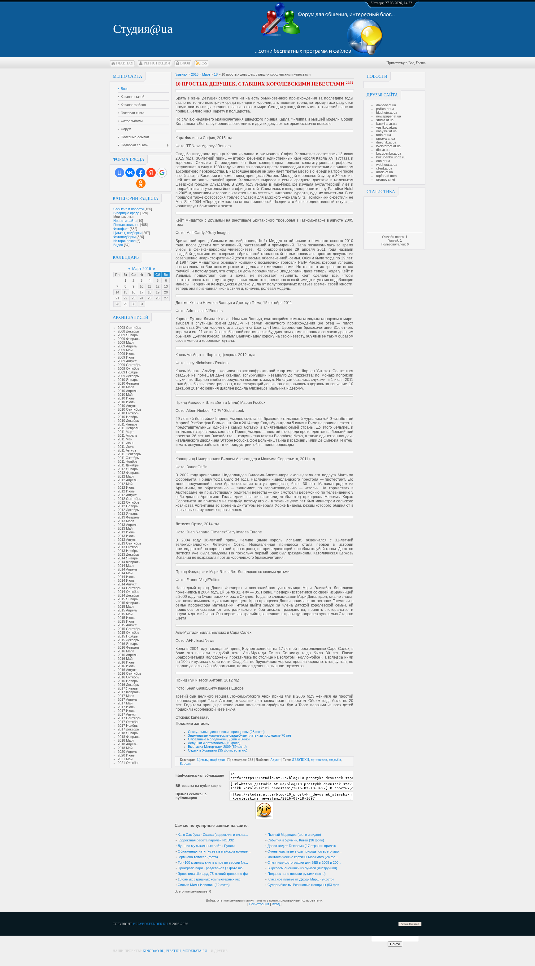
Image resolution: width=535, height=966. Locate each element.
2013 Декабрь (128, 554)
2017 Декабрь (128, 729)
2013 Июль (126, 536)
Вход (185, 63)
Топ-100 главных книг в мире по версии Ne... (213, 862)
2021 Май (125, 759)
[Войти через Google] (162, 173)
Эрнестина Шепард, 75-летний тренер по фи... (214, 874)
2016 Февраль (129, 647)
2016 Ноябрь (128, 681)
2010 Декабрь (128, 420)
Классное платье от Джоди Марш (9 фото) (301, 879)
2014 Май (125, 573)
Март (206, 74)
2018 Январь (128, 733)
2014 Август (127, 584)
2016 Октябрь (128, 677)
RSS (203, 63)
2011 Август (127, 450)
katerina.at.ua (386, 124)
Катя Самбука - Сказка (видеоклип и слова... (213, 834)
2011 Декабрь (128, 465)
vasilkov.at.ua (386, 127)
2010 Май (125, 394)
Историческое (124, 241)
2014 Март (126, 565)
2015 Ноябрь (128, 636)
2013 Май (125, 528)
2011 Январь (127, 424)
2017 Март (126, 696)
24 (141, 298)
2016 (194, 74)
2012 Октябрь (128, 502)
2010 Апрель (127, 391)
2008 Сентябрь (129, 327)
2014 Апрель (127, 569)
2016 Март (126, 651)
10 (141, 286)
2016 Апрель (127, 655)
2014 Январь (128, 558)
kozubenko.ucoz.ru (390, 157)
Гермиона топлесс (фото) (198, 857)
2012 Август (127, 495)
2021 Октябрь (128, 763)
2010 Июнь (126, 398)
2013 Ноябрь (128, 551)
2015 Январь (128, 599)
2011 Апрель (127, 435)
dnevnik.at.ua (386, 142)
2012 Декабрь (128, 510)
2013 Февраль (129, 517)
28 (117, 304)
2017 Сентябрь (129, 718)
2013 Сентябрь (129, 543)
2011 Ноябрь (127, 461)
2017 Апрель (127, 699)
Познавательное (126, 225)
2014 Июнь (126, 577)
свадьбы (335, 759)
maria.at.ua (384, 172)
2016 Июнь (126, 662)
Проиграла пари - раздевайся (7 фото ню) (211, 868)
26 (157, 298)
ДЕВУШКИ (300, 759)
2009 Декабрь (128, 376)
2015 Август (127, 625)
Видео (118, 245)
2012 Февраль (129, 472)
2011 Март (126, 432)
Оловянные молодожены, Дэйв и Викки (219, 739)
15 (125, 292)
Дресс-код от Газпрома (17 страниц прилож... (303, 846)
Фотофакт (121, 229)
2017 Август (127, 714)
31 (141, 304)
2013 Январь (128, 513)
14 (117, 292)
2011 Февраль (128, 428)
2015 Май (125, 614)
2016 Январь (128, 644)
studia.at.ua (385, 120)
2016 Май (125, 658)
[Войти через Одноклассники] (141, 183)
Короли (185, 763)
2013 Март (126, 521)
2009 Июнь (126, 353)
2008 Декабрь (128, 331)
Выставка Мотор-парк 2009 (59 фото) (217, 746)
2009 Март (126, 342)
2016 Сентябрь (129, 673)
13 (166, 286)
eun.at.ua (383, 161)
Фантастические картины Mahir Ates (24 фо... (303, 857)
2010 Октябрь (128, 413)
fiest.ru (173, 951)
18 (149, 292)
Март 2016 (141, 269)
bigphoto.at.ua (386, 112)
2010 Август (127, 406)
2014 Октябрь (128, 591)
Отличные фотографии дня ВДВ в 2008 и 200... (304, 862)
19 (157, 292)
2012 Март (126, 476)
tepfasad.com (386, 176)
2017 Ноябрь (128, 725)
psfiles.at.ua (385, 109)
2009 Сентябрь (129, 365)
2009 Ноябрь (128, 372)
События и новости (128, 209)
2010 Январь (128, 380)
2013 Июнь (126, 532)
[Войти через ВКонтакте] (130, 172)
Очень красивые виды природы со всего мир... (304, 851)
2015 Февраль (129, 603)
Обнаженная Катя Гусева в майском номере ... (214, 851)
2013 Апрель (127, 525)
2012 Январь (128, 469)
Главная (124, 63)
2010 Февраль (129, 383)
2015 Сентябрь (129, 629)
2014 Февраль (129, 562)
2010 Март (126, 387)
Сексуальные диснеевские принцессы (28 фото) (226, 732)
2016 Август (127, 670)
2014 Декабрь (128, 595)
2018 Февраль (129, 737)
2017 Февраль (129, 692)
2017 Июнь (126, 707)
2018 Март (126, 740)
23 (133, 298)
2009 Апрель (127, 346)
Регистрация (157, 63)
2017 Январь (128, 688)
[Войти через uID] (119, 172)
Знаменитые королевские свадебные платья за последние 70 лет (239, 735)
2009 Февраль (129, 339)
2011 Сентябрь (129, 454)
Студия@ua (143, 29)
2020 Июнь (126, 755)
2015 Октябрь (128, 632)
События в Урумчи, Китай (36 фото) (296, 840)
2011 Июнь (126, 443)
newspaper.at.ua (388, 116)
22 (125, 298)
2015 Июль (126, 621)
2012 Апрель (127, 480)
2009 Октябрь (128, 368)
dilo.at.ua (382, 150)
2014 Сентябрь (129, 588)
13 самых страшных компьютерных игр (209, 879)
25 (149, 298)
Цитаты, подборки (127, 233)
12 (157, 286)
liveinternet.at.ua (388, 146)
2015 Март (126, 606)
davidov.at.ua (386, 105)
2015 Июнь (126, 618)
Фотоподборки (124, 237)
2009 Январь (128, 335)
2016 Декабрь (128, 684)
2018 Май (125, 748)
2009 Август (127, 361)
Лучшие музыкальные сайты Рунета (206, 846)
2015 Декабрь (128, 640)
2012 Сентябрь (129, 499)
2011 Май (125, 439)
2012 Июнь (126, 487)
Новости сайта (125, 221)
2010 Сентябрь (129, 409)
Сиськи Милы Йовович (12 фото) (204, 885)
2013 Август (127, 539)
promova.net (385, 179)
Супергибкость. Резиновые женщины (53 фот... (304, 885)
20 (166, 292)
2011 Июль (126, 446)
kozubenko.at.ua (388, 153)
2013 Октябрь (128, 547)
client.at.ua (384, 168)
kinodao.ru (153, 951)
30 (133, 304)
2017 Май (125, 703)
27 (166, 298)
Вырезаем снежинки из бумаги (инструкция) (302, 868)
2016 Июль (126, 666)
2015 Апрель (127, 610)
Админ (275, 759)
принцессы (319, 759)
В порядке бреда (126, 213)
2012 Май (125, 484)
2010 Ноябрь (128, 417)
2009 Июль (126, 357)
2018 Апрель (127, 744)
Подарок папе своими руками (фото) (297, 874)
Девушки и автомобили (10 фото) (214, 743)
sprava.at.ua (385, 138)
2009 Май (125, 350)
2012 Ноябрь (128, 506)
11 (149, 286)
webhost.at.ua (386, 164)
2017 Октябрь (128, 722)
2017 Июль (126, 710)
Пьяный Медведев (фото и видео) (294, 834)
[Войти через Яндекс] (151, 172)
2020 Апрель (127, 751)
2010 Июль (126, 402)
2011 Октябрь (128, 458)
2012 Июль (126, 491)
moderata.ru (195, 951)
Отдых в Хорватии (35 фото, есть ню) (217, 750)
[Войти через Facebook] (140, 172)
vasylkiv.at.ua (386, 131)
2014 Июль (126, 580)
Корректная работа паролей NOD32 (206, 840)
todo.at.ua (383, 135)
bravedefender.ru (150, 924)
